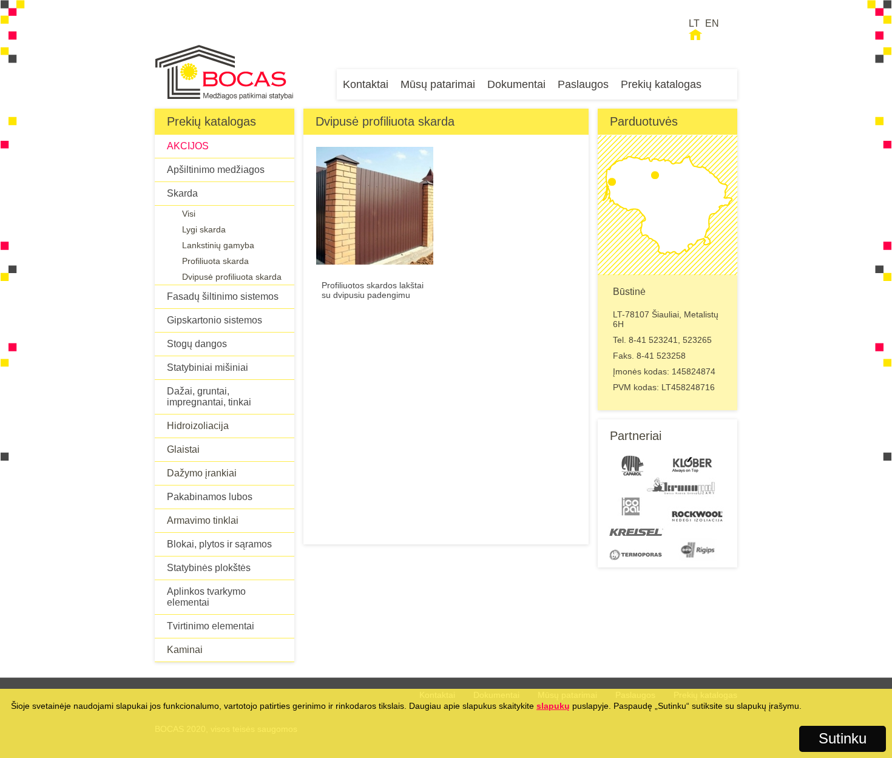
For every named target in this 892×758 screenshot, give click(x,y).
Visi (188, 213)
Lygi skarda (204, 229)
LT (694, 23)
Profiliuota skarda (215, 261)
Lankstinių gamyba (218, 245)
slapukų (553, 706)
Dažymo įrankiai (202, 473)
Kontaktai (365, 84)
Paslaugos (583, 84)
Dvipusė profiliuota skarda (232, 277)
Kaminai (185, 650)
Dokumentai (516, 84)
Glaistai (183, 449)
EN (712, 23)
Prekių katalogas (661, 84)
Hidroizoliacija (198, 426)
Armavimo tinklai (202, 520)
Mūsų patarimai (437, 84)
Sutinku (843, 738)
